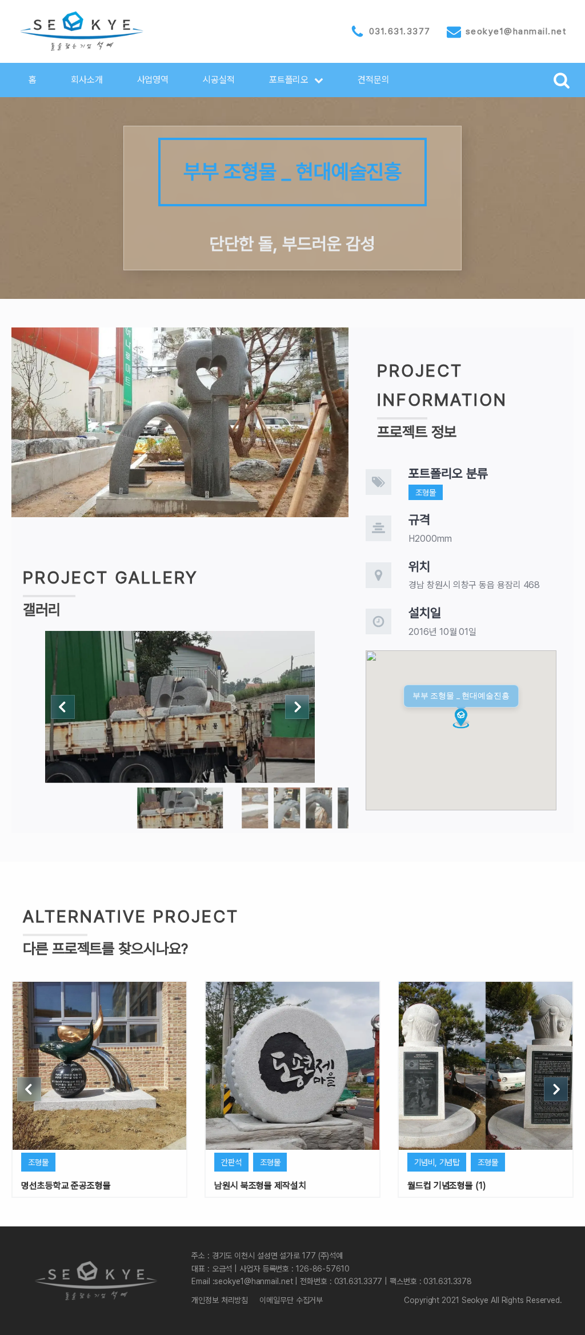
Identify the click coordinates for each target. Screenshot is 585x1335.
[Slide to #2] (287, 808)
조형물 (425, 492)
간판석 (231, 1162)
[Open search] (562, 80)
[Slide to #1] (180, 808)
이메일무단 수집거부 (291, 1300)
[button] (296, 80)
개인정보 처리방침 (219, 1300)
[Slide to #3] (319, 808)
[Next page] (297, 707)
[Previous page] (63, 707)
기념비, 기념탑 (436, 1162)
